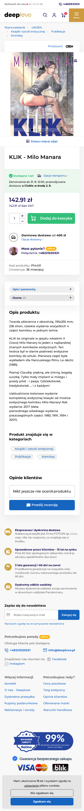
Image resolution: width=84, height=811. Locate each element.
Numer (14, 218)
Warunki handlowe (57, 710)
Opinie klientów (55, 696)
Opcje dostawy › (32, 239)
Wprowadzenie (14, 27)
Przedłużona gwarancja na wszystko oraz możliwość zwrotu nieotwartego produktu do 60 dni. (46, 572)
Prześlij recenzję (44, 505)
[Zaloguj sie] (54, 15)
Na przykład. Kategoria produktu (38, 36)
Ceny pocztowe (54, 683)
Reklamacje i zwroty (19, 710)
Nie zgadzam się (42, 793)
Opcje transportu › (55, 175)
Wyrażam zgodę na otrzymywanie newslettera (34, 623)
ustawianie (31, 785)
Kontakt (10, 683)
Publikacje (58, 31)
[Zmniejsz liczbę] (22, 221)
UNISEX (37, 27)
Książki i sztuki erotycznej (28, 31)
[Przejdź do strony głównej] (17, 15)
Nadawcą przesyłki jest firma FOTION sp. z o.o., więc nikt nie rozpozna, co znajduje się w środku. (46, 537)
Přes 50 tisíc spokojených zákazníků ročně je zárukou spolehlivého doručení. (44, 555)
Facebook (59, 659)
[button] (45, 15)
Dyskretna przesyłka (19, 696)
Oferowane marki (56, 703)
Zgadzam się (42, 801)
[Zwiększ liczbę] (22, 216)
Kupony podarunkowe (21, 703)
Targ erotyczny (54, 690)
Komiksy (48, 456)
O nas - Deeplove (17, 690)
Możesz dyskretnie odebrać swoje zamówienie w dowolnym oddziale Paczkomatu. (46, 590)
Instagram (17, 663)
